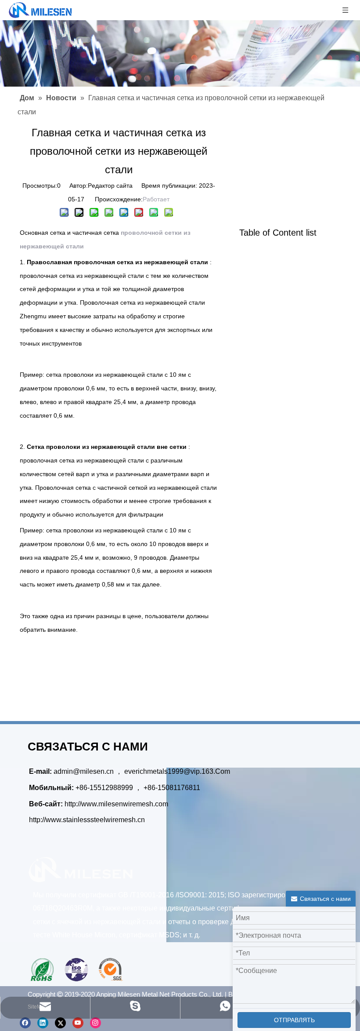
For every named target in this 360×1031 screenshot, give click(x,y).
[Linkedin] (42, 1022)
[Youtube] (77, 1022)
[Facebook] (25, 1022)
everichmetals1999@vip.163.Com (177, 771)
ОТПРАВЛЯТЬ (294, 1020)
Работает (156, 199)
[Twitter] (60, 1022)
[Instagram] (95, 1022)
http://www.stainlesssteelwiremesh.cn (87, 819)
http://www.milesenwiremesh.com (116, 804)
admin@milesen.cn (84, 771)
